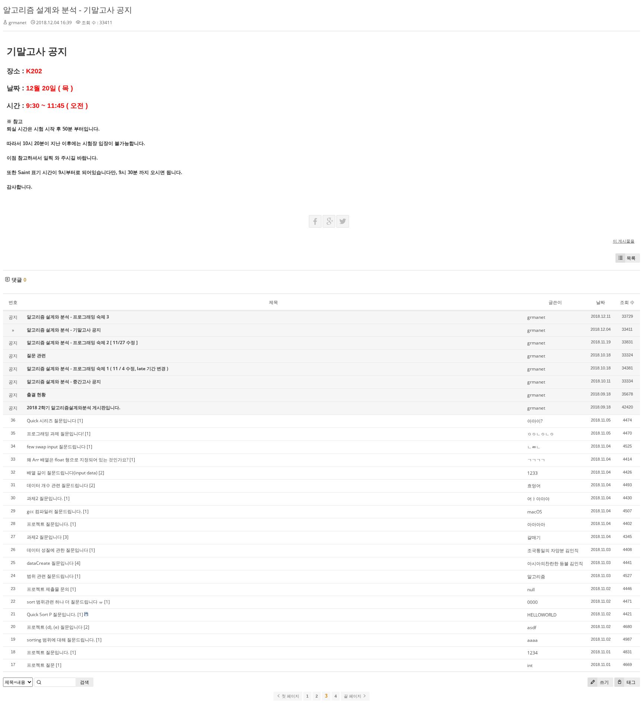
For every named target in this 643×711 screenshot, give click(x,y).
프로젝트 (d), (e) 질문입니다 (55, 627)
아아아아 (536, 524)
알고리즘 (536, 576)
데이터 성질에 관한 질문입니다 (57, 550)
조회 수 (627, 302)
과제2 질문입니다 (44, 537)
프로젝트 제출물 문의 (48, 589)
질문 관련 (36, 355)
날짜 (600, 302)
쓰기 (604, 682)
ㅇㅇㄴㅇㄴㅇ (540, 434)
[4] (77, 563)
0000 (532, 602)
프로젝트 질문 (41, 665)
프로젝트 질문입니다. (48, 524)
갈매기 (534, 537)
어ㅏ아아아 (538, 499)
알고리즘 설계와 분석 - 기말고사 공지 (67, 9)
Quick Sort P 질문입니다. (51, 614)
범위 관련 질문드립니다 (50, 576)
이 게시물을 (623, 241)
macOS (534, 512)
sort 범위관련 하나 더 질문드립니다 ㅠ (65, 602)
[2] (101, 473)
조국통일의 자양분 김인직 (553, 550)
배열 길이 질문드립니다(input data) (62, 473)
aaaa (532, 640)
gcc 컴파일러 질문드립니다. (54, 511)
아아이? (535, 421)
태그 (631, 682)
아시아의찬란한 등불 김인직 (555, 563)
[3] (65, 537)
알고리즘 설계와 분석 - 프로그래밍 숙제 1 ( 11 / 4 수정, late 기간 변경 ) (97, 368)
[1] (80, 420)
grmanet (17, 22)
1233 (532, 473)
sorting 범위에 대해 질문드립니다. (61, 640)
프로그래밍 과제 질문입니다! (55, 433)
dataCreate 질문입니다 (50, 563)
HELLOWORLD (542, 615)
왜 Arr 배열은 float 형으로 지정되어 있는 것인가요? (77, 460)
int (529, 665)
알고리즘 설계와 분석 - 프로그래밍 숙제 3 (68, 317)
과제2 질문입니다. (45, 498)
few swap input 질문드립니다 (56, 446)
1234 (532, 653)
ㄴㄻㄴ (534, 447)
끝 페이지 (353, 696)
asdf (531, 627)
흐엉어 (534, 486)
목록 (631, 258)
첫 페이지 (290, 696)
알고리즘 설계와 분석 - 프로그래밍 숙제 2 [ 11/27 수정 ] (82, 342)
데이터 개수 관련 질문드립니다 (57, 485)
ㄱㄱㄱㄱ (536, 460)
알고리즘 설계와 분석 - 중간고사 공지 (64, 381)
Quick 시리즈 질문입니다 (51, 420)
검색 (84, 682)
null (531, 589)
